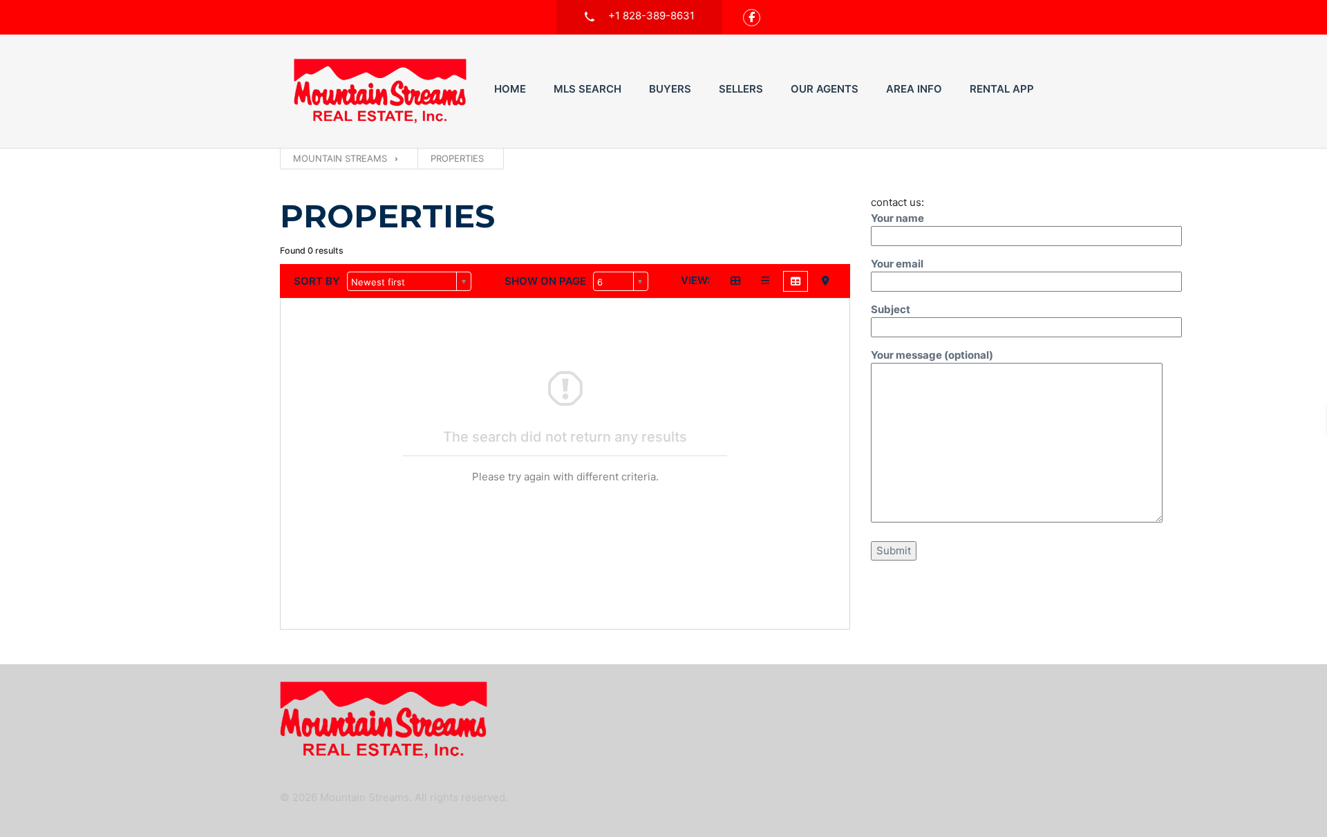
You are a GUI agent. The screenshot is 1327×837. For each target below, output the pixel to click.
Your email (897, 263)
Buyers (670, 88)
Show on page (545, 281)
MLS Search (587, 88)
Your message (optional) (932, 354)
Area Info (914, 88)
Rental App (1002, 88)
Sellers (741, 88)
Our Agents (824, 88)
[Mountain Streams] (380, 91)
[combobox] (409, 281)
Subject (890, 309)
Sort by (317, 281)
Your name (897, 218)
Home (510, 88)
